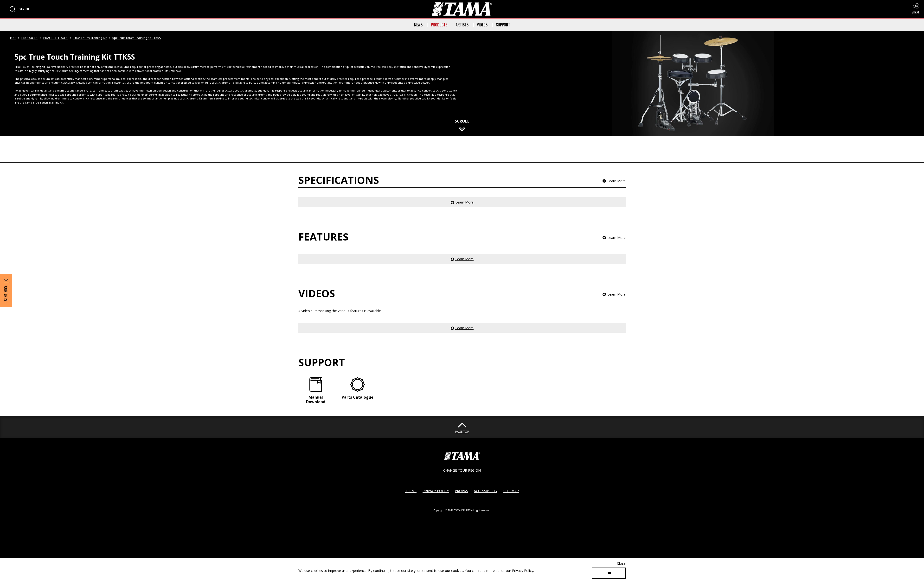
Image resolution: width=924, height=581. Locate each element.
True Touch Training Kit (90, 38)
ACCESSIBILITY (485, 490)
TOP (13, 38)
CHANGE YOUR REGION (462, 470)
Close (621, 563)
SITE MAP (511, 490)
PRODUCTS (439, 25)
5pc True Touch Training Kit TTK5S (136, 38)
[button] (19, 9)
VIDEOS (482, 25)
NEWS (418, 25)
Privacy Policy (522, 570)
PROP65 (461, 490)
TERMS (411, 490)
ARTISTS (462, 25)
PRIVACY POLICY (436, 490)
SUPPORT (503, 25)
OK (608, 573)
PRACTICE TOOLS (55, 38)
